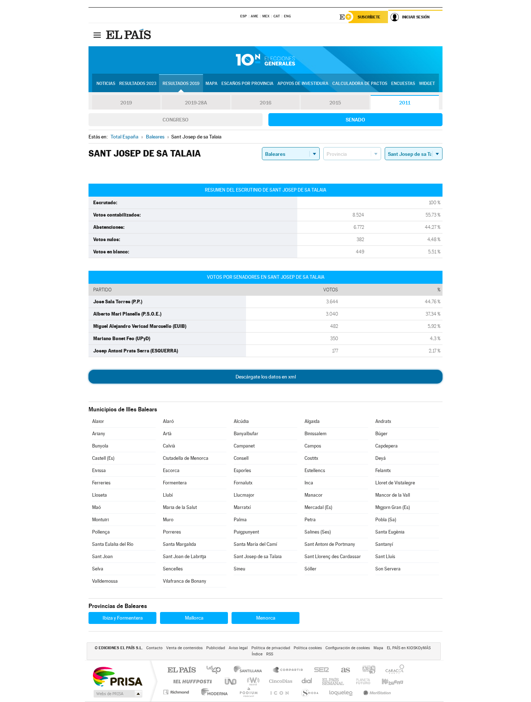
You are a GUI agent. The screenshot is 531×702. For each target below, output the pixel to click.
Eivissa (99, 470)
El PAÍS (181, 670)
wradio (252, 681)
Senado (355, 120)
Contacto (154, 648)
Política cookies (308, 648)
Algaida (312, 421)
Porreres (172, 532)
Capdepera (386, 446)
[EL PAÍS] (129, 34)
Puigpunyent (246, 532)
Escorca (171, 470)
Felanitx (383, 470)
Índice (257, 654)
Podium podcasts (248, 692)
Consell (241, 458)
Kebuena (386, 681)
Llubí (168, 495)
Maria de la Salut (180, 507)
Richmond (177, 692)
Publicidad (215, 648)
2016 (265, 103)
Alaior (98, 421)
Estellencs (315, 470)
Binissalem (316, 433)
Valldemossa (105, 581)
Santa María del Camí (255, 544)
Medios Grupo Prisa (117, 693)
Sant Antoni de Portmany (330, 544)
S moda (309, 692)
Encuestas (403, 83)
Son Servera (388, 569)
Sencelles (173, 569)
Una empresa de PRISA (117, 676)
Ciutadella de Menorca (185, 458)
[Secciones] (97, 34)
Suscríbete (369, 17)
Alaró (168, 421)
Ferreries (101, 482)
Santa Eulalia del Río (112, 544)
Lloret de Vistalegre (395, 482)
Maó (96, 507)
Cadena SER (319, 670)
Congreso (176, 120)
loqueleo (341, 692)
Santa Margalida (179, 544)
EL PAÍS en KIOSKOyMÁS (409, 648)
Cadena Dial (307, 681)
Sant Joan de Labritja (184, 556)
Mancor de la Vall (392, 495)
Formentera (175, 482)
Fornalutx (243, 482)
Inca (309, 482)
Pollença (101, 532)
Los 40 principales (216, 670)
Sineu (239, 569)
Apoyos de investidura (302, 83)
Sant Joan (102, 556)
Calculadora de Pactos (359, 83)
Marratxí (242, 507)
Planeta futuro (360, 681)
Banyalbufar (246, 433)
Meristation (376, 692)
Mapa (211, 83)
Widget (427, 83)
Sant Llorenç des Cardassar (333, 556)
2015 (335, 103)
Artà (167, 433)
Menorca (265, 618)
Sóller (310, 569)
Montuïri (100, 519)
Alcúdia (241, 421)
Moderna (213, 692)
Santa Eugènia (390, 532)
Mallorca (194, 618)
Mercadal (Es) (318, 507)
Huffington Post (191, 681)
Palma (240, 519)
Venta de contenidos (184, 648)
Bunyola (100, 446)
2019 (126, 103)
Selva (97, 569)
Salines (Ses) (318, 532)
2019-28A (196, 103)
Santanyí (384, 544)
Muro (168, 519)
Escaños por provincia (247, 83)
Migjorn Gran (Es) (392, 507)
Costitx (311, 458)
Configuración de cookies (347, 648)
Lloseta (99, 495)
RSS (269, 654)
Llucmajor (244, 495)
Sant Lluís (385, 556)
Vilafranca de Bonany (184, 581)
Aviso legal (238, 648)
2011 (404, 103)
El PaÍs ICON (279, 692)
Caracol (392, 670)
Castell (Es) (103, 458)
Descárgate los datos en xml (266, 377)
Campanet (244, 446)
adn (366, 670)
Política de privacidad (270, 648)
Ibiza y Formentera (123, 618)
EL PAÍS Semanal (333, 681)
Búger (381, 433)
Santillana (250, 670)
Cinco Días (279, 681)
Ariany (98, 433)
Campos (313, 446)
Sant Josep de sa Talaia (258, 556)
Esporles (242, 470)
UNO (231, 681)
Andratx (383, 421)
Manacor (314, 495)
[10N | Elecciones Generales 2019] (265, 60)
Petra (310, 519)
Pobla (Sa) (385, 519)
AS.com (342, 670)
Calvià (169, 446)
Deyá (380, 458)
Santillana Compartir (288, 670)
